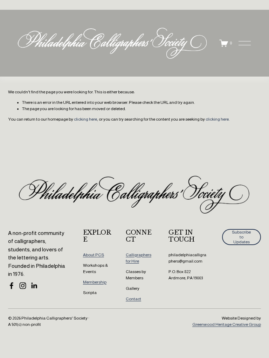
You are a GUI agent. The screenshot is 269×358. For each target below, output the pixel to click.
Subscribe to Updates (241, 237)
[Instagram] (22, 285)
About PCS (93, 254)
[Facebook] (11, 285)
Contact (133, 298)
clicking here (85, 119)
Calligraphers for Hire (138, 258)
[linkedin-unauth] (33, 285)
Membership (94, 282)
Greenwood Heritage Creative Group (226, 324)
